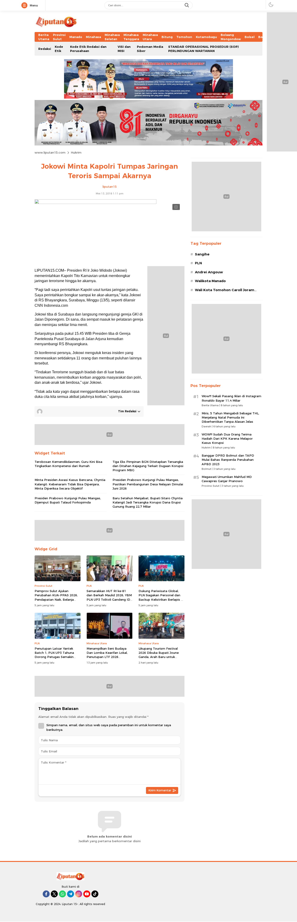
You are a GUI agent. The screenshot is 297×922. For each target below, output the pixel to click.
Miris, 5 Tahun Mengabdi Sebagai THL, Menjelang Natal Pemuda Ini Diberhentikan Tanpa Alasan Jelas (230, 417)
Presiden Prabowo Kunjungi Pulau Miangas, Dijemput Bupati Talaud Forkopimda (68, 500)
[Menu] (25, 5)
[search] (187, 5)
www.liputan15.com (50, 152)
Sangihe (202, 254)
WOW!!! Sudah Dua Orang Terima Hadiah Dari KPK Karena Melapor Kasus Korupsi (227, 438)
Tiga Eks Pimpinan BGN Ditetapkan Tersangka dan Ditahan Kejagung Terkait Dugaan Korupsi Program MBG (148, 466)
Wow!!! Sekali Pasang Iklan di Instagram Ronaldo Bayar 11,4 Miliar (231, 398)
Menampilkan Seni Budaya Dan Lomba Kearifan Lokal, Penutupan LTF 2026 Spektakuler (107, 655)
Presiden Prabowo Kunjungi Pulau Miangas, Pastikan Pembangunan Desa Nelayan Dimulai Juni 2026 (148, 484)
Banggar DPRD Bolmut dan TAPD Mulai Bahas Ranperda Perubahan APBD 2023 (228, 460)
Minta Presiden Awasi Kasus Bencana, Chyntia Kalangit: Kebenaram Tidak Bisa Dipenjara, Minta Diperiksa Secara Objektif (70, 484)
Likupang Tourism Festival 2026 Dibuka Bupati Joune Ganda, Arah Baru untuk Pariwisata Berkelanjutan (159, 655)
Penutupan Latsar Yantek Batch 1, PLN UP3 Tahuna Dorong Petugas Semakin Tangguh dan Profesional (54, 655)
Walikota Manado (210, 281)
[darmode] (271, 4)
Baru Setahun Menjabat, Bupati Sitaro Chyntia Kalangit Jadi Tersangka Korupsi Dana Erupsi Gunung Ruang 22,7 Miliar (148, 502)
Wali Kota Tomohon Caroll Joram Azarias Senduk (224, 292)
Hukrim (76, 152)
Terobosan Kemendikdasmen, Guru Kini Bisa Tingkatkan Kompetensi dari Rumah (68, 464)
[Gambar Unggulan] (95, 203)
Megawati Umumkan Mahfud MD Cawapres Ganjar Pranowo (227, 479)
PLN (198, 263)
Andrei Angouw (209, 272)
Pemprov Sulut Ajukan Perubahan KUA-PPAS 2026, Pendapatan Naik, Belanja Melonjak (56, 597)
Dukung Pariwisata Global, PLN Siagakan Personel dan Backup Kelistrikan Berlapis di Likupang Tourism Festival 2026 (161, 599)
